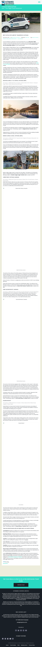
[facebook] (16, 630)
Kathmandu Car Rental (16, 37)
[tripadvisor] (26, 630)
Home (3, 8)
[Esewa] (5, 639)
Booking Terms (24, 645)
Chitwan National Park (12, 38)
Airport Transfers (35, 37)
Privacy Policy (32, 645)
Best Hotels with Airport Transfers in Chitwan (15, 35)
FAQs (18, 645)
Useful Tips (27, 37)
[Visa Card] (10, 639)
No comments (20, 38)
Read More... (5, 563)
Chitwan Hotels (5, 38)
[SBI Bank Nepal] (8, 639)
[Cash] (13, 639)
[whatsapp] (23, 630)
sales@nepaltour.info (22, 622)
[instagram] (21, 630)
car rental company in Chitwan (15, 557)
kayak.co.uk (21, 585)
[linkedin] (18, 630)
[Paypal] (3, 639)
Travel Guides (13, 645)
